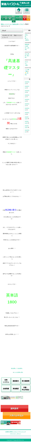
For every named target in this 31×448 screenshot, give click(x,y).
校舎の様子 (6, 17)
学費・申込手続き (25, 388)
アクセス (2, 17)
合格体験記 (10, 17)
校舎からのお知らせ (13, 19)
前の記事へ (13, 368)
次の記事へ (20, 368)
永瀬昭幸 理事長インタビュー (11, 431)
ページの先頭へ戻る (18, 372)
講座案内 (16, 381)
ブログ (17, 18)
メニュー (27, 12)
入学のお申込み (17, 415)
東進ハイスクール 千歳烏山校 (9, 24)
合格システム (6, 381)
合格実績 (6, 388)
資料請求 (24, 17)
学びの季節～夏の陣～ (27, 55)
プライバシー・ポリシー (15, 433)
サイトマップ (22, 431)
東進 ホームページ (19, 12)
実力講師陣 (25, 381)
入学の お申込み (28, 18)
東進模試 (16, 388)
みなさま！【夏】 (26, 63)
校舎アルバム (21, 17)
